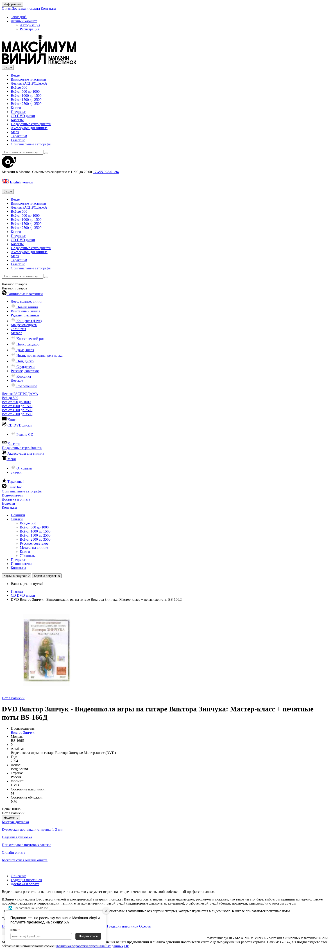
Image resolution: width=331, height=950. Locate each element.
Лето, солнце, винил (26, 301)
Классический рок (30, 339)
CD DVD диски (23, 116)
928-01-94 (106, 172)
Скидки (17, 519)
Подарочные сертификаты (31, 124)
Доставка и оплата (25, 8)
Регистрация (29, 29)
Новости (8, 503)
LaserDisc (18, 140)
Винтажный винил (25, 311)
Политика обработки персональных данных (89, 946)
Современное (26, 386)
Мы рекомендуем (24, 325)
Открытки (24, 468)
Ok (126, 946)
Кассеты (17, 120)
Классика (23, 376)
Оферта (145, 926)
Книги (16, 108)
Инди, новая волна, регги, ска (39, 355)
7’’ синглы (28, 555)
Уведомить (11, 817)
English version (21, 182)
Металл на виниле (34, 547)
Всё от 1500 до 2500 (26, 100)
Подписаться (88, 936)
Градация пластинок (26, 880)
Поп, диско (25, 361)
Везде (15, 75)
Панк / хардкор (27, 344)
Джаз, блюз (25, 350)
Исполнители (12, 495)
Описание (18, 876)
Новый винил (27, 307)
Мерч (15, 132)
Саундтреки (25, 367)
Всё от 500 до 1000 (25, 91)
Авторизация (30, 25)
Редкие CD (24, 434)
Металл (16, 333)
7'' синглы (18, 329)
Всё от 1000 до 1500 (26, 95)
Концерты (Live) (29, 321)
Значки (16, 472)
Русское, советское (25, 371)
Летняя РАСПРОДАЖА (29, 83)
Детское (17, 380)
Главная (17, 591)
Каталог (14, 288)
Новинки (18, 515)
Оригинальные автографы (31, 144)
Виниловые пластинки (28, 79)
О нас (6, 8)
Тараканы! (19, 136)
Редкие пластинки (25, 315)
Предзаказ (18, 112)
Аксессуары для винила (29, 128)
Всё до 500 (19, 87)
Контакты (48, 8)
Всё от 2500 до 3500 (26, 104)
